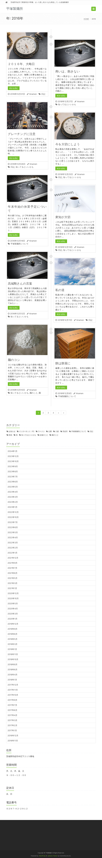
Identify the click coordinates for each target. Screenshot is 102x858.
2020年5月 (13, 603)
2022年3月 (13, 542)
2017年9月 (12, 700)
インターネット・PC (26, 431)
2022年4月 (13, 537)
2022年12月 (13, 512)
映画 (10, 435)
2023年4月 (13, 492)
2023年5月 (13, 486)
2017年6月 (12, 710)
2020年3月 (13, 613)
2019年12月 (13, 624)
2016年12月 (13, 735)
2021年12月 (13, 558)
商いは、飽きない (67, 71)
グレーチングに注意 (21, 134)
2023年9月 (13, 466)
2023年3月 (13, 497)
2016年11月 (13, 740)
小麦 (57, 431)
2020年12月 (13, 593)
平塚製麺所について (19, 243)
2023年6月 (13, 481)
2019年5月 (12, 639)
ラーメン (41, 431)
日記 (43, 94)
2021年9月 (12, 563)
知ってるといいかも (67, 104)
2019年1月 (12, 649)
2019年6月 (12, 634)
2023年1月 (12, 507)
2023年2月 (13, 502)
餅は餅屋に (63, 363)
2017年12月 (13, 685)
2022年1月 (12, 552)
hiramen (33, 94)
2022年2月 (13, 547)
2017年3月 (12, 720)
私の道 (59, 290)
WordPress (42, 856)
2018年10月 (13, 659)
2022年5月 (13, 532)
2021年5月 (12, 578)
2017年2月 (12, 725)
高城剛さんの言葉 (20, 283)
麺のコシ (14, 360)
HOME (86, 19)
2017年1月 (12, 730)
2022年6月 (13, 527)
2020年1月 (12, 618)
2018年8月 (12, 664)
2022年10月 (13, 517)
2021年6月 (12, 573)
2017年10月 (13, 695)
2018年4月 (12, 674)
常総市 (65, 431)
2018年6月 (12, 669)
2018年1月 (12, 679)
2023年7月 (13, 476)
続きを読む (13, 88)
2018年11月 (13, 654)
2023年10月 (13, 461)
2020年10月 (13, 598)
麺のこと (34, 393)
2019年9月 (12, 629)
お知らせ (12, 431)
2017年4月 (12, 715)
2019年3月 (12, 644)
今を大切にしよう (67, 144)
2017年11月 (13, 690)
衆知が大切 (62, 217)
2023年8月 (13, 471)
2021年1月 (12, 588)
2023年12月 (13, 456)
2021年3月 (12, 583)
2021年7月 (12, 568)
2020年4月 (13, 608)
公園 (50, 431)
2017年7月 (12, 705)
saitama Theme (52, 856)
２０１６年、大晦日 (21, 64)
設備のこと (44, 435)
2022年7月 (13, 522)
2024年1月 (12, 451)
